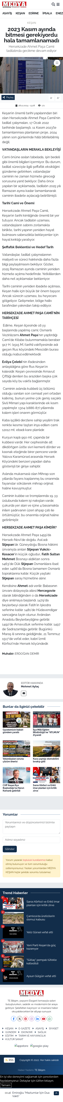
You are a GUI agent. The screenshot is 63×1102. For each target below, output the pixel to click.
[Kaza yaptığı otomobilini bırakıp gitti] (46, 748)
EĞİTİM (9, 1035)
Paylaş (9, 97)
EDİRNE (34, 13)
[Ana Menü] (58, 4)
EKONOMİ (26, 1032)
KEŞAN (20, 13)
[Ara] (53, 4)
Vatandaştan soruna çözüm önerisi (13, 760)
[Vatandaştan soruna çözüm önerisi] (16, 748)
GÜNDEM (10, 1032)
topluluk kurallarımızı (34, 860)
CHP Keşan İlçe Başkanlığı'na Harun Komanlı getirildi (13, 788)
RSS (10, 1060)
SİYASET (53, 1028)
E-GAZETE (24, 1028)
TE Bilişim (40, 1070)
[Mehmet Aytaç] (10, 688)
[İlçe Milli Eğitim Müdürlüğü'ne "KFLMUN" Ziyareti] (46, 719)
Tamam (5, 1085)
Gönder (10, 849)
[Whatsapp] (49, 1018)
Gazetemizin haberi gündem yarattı (13, 731)
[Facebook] (13, 1018)
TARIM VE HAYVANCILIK (32, 1035)
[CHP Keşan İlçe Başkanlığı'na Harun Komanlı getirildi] (16, 775)
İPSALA (47, 13)
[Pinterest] (25, 1018)
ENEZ (59, 13)
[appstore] (22, 1046)
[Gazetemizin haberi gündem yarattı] (16, 719)
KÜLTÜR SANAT (14, 1039)
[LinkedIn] (37, 1018)
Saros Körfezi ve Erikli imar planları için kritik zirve (45, 788)
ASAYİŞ (7, 13)
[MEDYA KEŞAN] (14, 4)
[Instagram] (31, 1018)
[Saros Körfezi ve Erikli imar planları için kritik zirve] (46, 775)
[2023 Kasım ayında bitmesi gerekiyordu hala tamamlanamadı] (31, 75)
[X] (19, 1018)
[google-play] (39, 1046)
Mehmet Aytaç (30, 686)
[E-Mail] (23, 693)
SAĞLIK (42, 1032)
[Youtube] (43, 1018)
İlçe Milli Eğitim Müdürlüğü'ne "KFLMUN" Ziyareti (46, 732)
